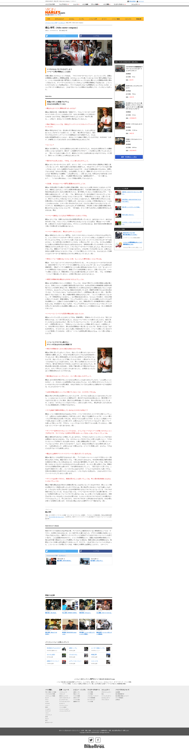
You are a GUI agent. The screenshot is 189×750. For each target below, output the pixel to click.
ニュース (75, 4)
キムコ (47, 718)
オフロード (62, 703)
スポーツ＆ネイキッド (64, 697)
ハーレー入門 (93, 19)
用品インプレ (76, 694)
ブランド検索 (94, 4)
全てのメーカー (49, 722)
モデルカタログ (59, 19)
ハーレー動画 (116, 19)
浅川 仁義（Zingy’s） (128, 214)
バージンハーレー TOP (51, 555)
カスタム (71, 19)
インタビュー (62, 555)
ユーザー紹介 (76, 699)
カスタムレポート (105, 697)
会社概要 (118, 692)
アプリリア (48, 711)
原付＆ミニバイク (63, 695)
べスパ (47, 712)
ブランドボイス (105, 699)
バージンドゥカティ (64, 709)
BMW (46, 707)
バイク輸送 (90, 694)
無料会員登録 (132, 1)
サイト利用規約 (119, 697)
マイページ (141, 1)
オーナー (104, 19)
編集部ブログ (76, 701)
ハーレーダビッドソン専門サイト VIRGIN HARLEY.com (94, 679)
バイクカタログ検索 (50, 694)
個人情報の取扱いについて (122, 695)
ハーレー (47, 705)
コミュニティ (135, 4)
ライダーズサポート (119, 4)
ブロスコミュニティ (106, 692)
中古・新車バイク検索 (50, 692)
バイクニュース (63, 692)
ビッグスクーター (63, 699)
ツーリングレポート (106, 695)
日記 (102, 694)
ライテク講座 (76, 695)
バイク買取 (106, 4)
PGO (46, 720)
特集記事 (138, 19)
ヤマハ (47, 699)
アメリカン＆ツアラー (64, 701)
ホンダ (47, 697)
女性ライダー (76, 697)
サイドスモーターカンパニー (56, 517)
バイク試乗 (90, 701)
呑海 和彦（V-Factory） (85, 612)
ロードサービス (91, 699)
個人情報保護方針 (120, 694)
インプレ (81, 19)
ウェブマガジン (63, 4)
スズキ (47, 701)
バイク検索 (85, 4)
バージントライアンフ (64, 711)
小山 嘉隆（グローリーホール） (104, 612)
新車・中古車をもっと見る (129, 157)
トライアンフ (48, 714)
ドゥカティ (48, 709)
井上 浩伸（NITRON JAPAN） (69, 612)
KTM (46, 716)
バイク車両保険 (91, 697)
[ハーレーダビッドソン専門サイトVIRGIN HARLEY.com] (55, 11)
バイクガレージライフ (93, 695)
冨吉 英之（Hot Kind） (51, 612)
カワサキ (47, 703)
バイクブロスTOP (50, 4)
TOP (48, 19)
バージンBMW (62, 707)
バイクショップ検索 (50, 695)
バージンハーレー (63, 705)
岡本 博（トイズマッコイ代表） (131, 207)
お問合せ (118, 699)
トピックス (128, 19)
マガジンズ (62, 694)
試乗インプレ (76, 692)
